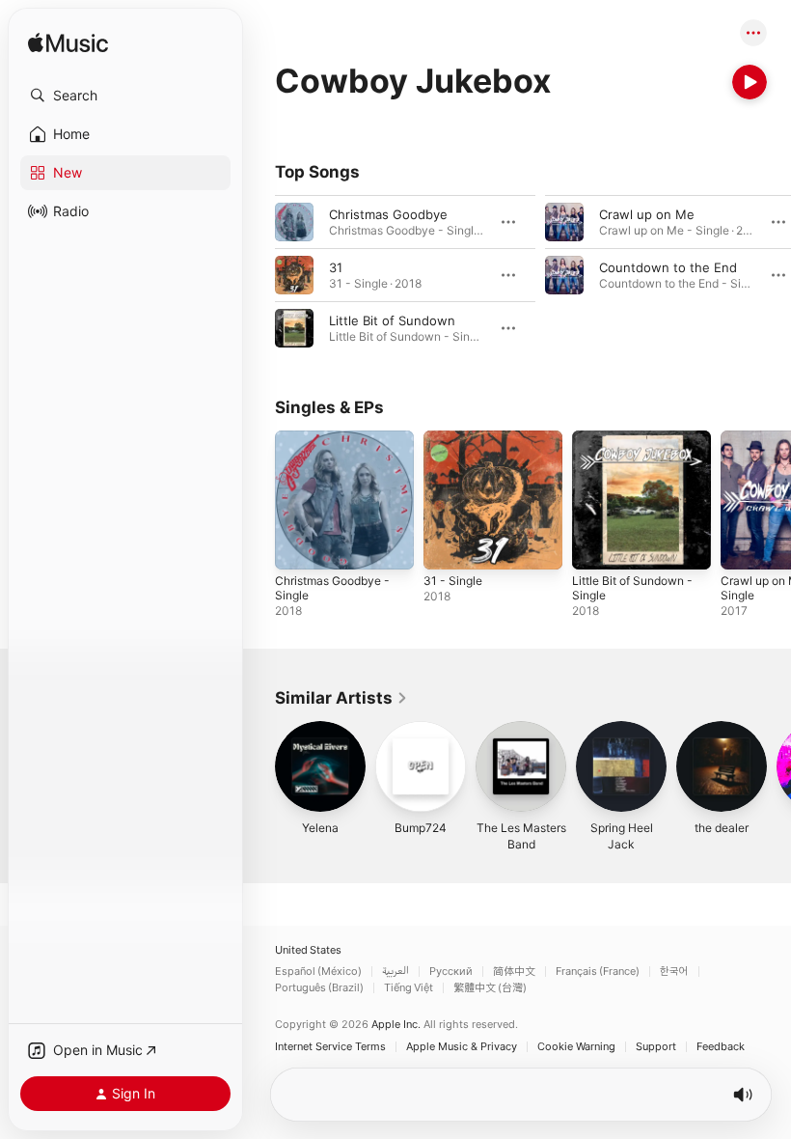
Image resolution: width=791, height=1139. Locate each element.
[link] (341, 697)
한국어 (674, 971)
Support (656, 1047)
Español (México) (318, 971)
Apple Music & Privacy (461, 1047)
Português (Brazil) (319, 988)
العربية (395, 971)
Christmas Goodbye (388, 214)
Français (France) (598, 971)
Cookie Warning (576, 1047)
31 (335, 267)
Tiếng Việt (408, 988)
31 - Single (452, 580)
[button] (125, 95)
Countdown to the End (668, 267)
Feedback (720, 1047)
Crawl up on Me (647, 214)
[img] (68, 44)
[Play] (749, 82)
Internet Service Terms (330, 1047)
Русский (451, 971)
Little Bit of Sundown (392, 320)
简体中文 (514, 971)
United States (308, 950)
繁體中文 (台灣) (490, 988)
